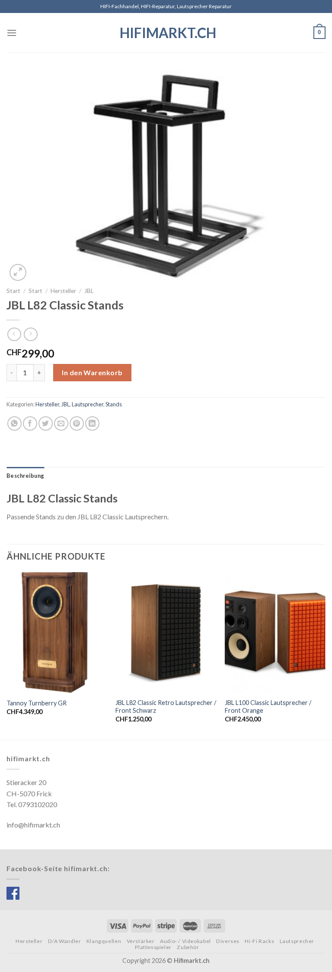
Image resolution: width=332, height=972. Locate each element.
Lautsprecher (87, 404)
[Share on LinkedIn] (92, 423)
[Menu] (11, 32)
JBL (89, 290)
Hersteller (63, 290)
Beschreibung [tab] (25, 475)
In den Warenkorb (92, 372)
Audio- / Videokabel (185, 941)
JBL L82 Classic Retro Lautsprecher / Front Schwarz (165, 707)
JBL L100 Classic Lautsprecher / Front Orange (268, 707)
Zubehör (188, 947)
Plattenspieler (153, 947)
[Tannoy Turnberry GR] (56, 632)
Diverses (227, 941)
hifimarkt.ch (166, 33)
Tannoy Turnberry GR (36, 703)
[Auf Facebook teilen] (30, 423)
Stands (113, 404)
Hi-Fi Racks (259, 941)
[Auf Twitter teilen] (45, 423)
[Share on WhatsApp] (14, 423)
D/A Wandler (64, 941)
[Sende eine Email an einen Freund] (61, 423)
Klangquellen (103, 941)
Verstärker (141, 941)
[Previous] (6, 655)
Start (13, 290)
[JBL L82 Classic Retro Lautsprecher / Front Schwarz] (165, 632)
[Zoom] (18, 272)
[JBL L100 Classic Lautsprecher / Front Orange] (275, 632)
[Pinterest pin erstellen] (77, 423)
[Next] (325, 655)
